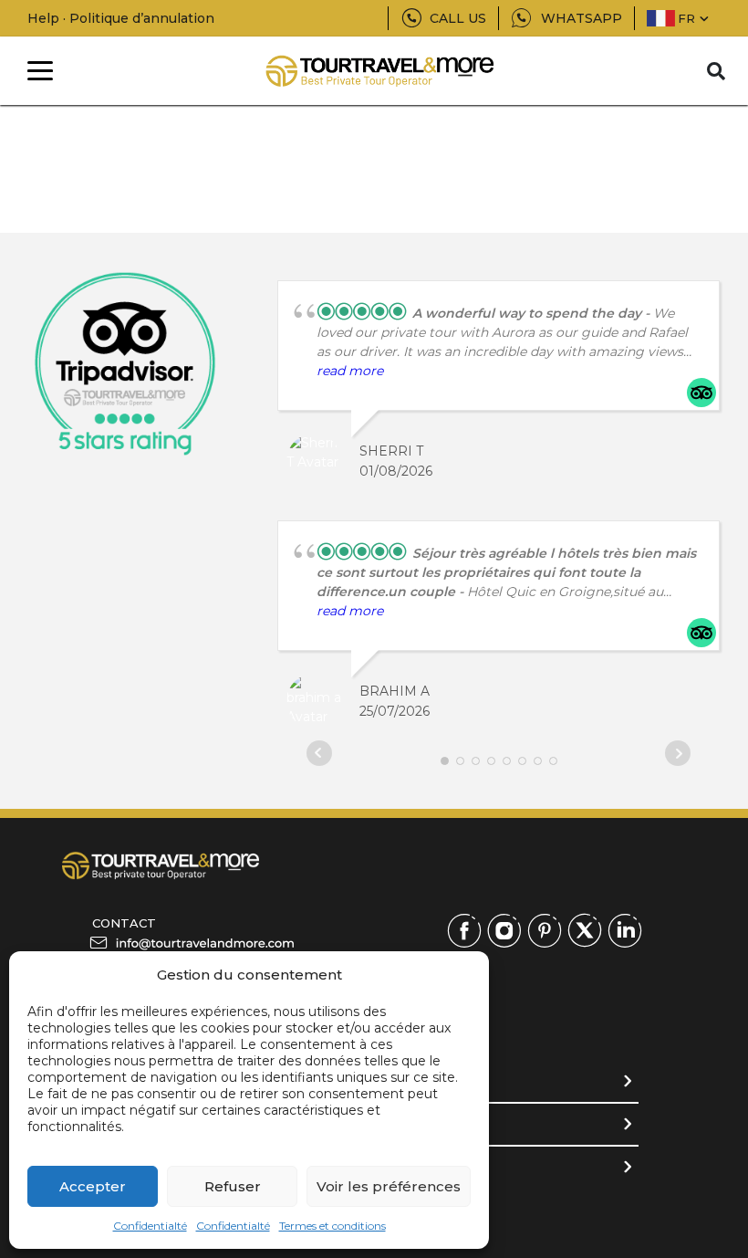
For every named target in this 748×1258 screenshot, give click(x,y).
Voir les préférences (389, 1186)
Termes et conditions (332, 1225)
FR (686, 18)
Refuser (232, 1186)
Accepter (92, 1186)
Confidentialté (150, 1225)
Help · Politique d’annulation (120, 18)
